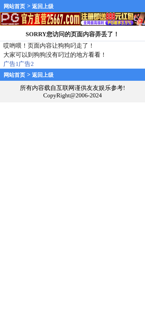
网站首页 (14, 6)
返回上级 (43, 6)
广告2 (26, 63)
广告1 (11, 63)
